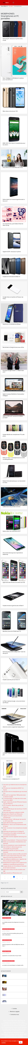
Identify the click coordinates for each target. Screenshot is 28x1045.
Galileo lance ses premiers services (11, 506)
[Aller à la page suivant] (20, 878)
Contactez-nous (14, 1014)
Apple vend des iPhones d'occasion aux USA (14, 582)
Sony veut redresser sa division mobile (13, 812)
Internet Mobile (6, 918)
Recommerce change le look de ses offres (13, 347)
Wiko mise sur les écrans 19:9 (10, 111)
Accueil (11, 6)
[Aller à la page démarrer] (5, 877)
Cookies (14, 1008)
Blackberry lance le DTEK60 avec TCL (12, 631)
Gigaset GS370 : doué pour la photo (12, 251)
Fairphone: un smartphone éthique (12, 324)
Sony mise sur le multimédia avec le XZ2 (13, 167)
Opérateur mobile (7, 940)
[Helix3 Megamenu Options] (13, 2)
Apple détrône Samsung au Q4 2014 (13, 823)
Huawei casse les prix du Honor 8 (11, 679)
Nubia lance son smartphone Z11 (11, 779)
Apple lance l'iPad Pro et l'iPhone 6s (12, 814)
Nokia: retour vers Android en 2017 (11, 531)
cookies (3, 1042)
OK (20, 1042)
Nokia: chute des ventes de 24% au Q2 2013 (15, 854)
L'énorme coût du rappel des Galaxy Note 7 (13, 727)
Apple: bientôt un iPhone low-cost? (12, 873)
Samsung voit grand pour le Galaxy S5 (13, 831)
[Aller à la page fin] (23, 878)
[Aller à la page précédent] (8, 877)
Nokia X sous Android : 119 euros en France (15, 840)
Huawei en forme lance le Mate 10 (11, 276)
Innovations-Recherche (8, 929)
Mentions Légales (14, 1011)
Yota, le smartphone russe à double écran (14, 845)
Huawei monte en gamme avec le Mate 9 (13, 605)
